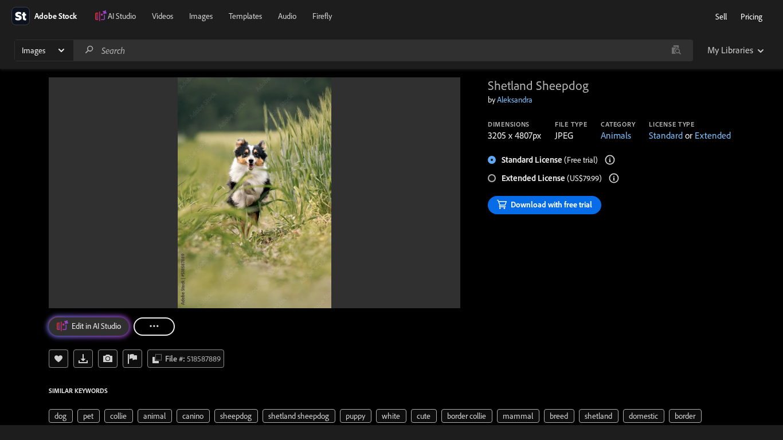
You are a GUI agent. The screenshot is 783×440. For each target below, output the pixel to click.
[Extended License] (614, 178)
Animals (616, 135)
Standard (666, 135)
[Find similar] (676, 50)
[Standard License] (610, 160)
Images (201, 16)
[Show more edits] (154, 326)
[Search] (89, 50)
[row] (61, 416)
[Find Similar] (108, 358)
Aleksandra (515, 100)
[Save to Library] (58, 358)
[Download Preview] (83, 358)
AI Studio (122, 16)
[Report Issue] (132, 358)
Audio (287, 16)
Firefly (322, 16)
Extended (713, 135)
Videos (162, 16)
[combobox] (383, 50)
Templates (245, 16)
